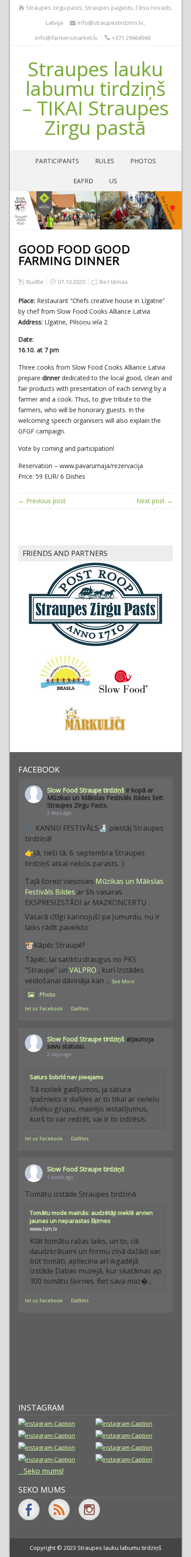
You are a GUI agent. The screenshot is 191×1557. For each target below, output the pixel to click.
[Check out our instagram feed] (89, 1509)
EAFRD (83, 181)
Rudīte (35, 282)
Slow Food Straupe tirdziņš (85, 790)
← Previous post (42, 501)
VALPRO (82, 970)
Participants (57, 161)
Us (113, 181)
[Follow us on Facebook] (29, 1509)
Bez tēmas (113, 282)
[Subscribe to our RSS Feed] (59, 1509)
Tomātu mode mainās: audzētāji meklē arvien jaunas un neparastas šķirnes (91, 1217)
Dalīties (79, 1008)
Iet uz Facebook (44, 1008)
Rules (104, 161)
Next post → (154, 501)
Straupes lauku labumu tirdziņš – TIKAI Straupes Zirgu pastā (95, 98)
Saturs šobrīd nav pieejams (66, 1077)
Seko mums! (44, 1471)
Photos (143, 161)
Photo (48, 994)
